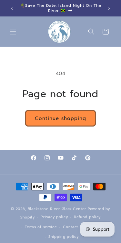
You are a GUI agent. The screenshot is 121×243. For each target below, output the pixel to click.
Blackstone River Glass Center (57, 209)
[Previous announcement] (12, 8)
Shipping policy (63, 236)
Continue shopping (60, 118)
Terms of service (41, 227)
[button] (13, 32)
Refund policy (87, 217)
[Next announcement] (109, 8)
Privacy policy (54, 217)
